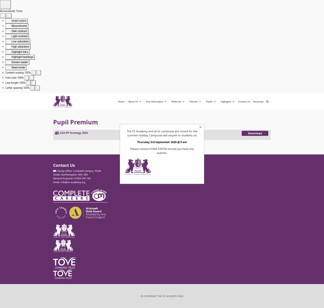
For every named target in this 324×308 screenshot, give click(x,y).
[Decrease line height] (28, 82)
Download (255, 133)
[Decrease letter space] (32, 87)
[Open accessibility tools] (5, 4)
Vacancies (258, 101)
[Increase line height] (33, 82)
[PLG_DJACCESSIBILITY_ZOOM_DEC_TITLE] (34, 72)
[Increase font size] (32, 77)
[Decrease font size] (26, 77)
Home (121, 101)
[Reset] (3, 15)
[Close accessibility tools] (9, 15)
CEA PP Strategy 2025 (74, 133)
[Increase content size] (39, 72)
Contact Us (244, 101)
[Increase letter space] (37, 87)
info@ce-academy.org (73, 182)
